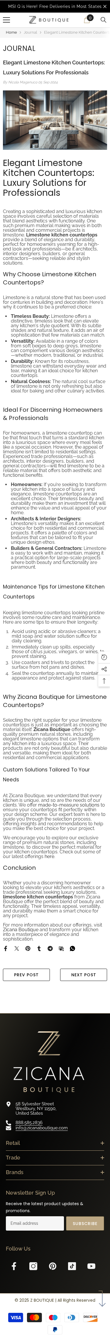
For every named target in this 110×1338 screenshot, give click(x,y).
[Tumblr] (39, 948)
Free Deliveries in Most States (70, 6)
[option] (55, 6)
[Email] (61, 948)
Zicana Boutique (20, 929)
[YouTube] (91, 1266)
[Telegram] (50, 948)
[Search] (103, 19)
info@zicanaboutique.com (42, 1128)
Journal (30, 32)
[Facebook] (5, 948)
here (49, 856)
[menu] (6, 19)
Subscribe (85, 1223)
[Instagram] (33, 1266)
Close (105, 6)
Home (11, 32)
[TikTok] (72, 1266)
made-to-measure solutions (68, 805)
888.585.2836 (29, 1122)
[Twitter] (16, 948)
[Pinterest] (28, 948)
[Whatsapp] (72, 948)
